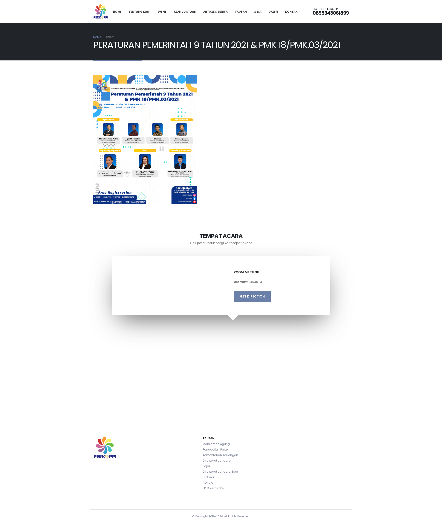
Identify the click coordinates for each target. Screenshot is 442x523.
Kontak (291, 12)
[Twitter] (336, 439)
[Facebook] (328, 439)
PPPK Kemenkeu (214, 488)
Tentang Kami (139, 12)
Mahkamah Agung (216, 444)
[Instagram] (344, 439)
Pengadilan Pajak (215, 449)
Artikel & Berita (215, 12)
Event (162, 12)
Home (117, 12)
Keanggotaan (185, 12)
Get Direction (252, 296)
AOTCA (208, 483)
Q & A (258, 12)
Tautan (241, 12)
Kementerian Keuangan (220, 455)
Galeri (273, 12)
